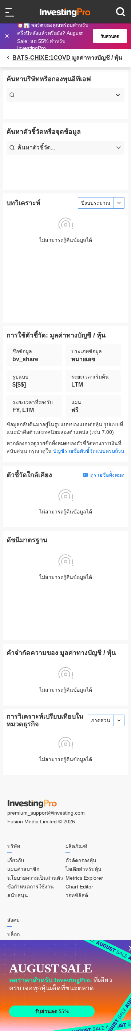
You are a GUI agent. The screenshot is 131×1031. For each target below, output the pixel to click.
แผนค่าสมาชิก (23, 869)
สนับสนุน (17, 895)
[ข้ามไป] (7, 36)
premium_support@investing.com (46, 813)
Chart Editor (79, 887)
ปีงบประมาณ (95, 203)
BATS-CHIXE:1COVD (41, 58)
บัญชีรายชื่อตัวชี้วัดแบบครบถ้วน (88, 451)
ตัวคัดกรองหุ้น (81, 860)
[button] (69, 36)
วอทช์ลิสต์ (77, 895)
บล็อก (13, 934)
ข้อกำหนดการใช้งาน (30, 887)
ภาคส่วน (100, 720)
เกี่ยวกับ (15, 860)
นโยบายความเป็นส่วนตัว (35, 878)
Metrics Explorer (84, 878)
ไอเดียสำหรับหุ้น (84, 869)
